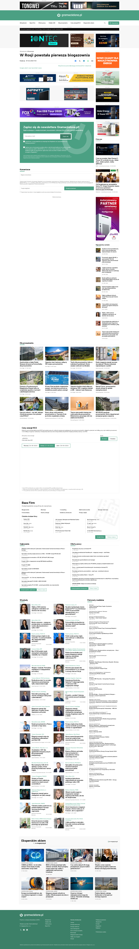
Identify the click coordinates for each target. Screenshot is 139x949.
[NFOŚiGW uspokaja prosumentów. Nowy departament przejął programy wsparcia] (107, 404)
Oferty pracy (42, 23)
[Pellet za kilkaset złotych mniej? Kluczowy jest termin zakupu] (98, 298)
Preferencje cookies (101, 932)
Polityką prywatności (64, 181)
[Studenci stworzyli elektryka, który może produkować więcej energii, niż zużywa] (98, 252)
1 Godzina (112, 439)
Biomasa (43, 510)
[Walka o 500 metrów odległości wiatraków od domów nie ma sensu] (98, 316)
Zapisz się (65, 136)
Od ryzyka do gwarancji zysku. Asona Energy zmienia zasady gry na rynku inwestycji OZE (41, 29)
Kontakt (98, 924)
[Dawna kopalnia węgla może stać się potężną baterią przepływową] (98, 289)
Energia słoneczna (75, 924)
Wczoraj (30, 445)
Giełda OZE (52, 23)
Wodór (72, 938)
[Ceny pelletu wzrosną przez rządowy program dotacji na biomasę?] (98, 307)
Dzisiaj (47, 445)
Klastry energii (45, 512)
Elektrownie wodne (84, 510)
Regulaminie (25, 158)
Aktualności (23, 23)
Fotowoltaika (25, 512)
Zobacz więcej (111, 537)
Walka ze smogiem (75, 936)
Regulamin (40, 181)
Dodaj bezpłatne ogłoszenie (28, 589)
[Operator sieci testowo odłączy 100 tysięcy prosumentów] (57, 353)
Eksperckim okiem (89, 23)
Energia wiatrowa (103, 510)
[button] (104, 23)
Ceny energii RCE (76, 23)
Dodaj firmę (100, 537)
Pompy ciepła (83, 512)
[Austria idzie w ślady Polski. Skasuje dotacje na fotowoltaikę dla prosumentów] (31, 353)
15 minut (104, 439)
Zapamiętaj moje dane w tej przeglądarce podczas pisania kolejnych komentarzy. (41, 192)
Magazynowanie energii (76, 934)
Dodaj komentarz (71, 188)
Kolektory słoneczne (65, 512)
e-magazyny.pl (40, 843)
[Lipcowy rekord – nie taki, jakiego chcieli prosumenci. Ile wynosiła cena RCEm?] (31, 404)
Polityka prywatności (101, 920)
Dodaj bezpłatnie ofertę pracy (79, 588)
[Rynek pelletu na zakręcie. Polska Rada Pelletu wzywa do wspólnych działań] (98, 281)
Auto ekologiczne (74, 928)
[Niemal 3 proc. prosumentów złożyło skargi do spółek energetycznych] (107, 378)
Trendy (72, 922)
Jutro (62, 445)
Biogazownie (25, 510)
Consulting (63, 510)
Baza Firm (32, 23)
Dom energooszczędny (76, 930)
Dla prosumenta (62, 23)
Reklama (98, 928)
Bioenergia (31, 51)
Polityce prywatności (35, 158)
